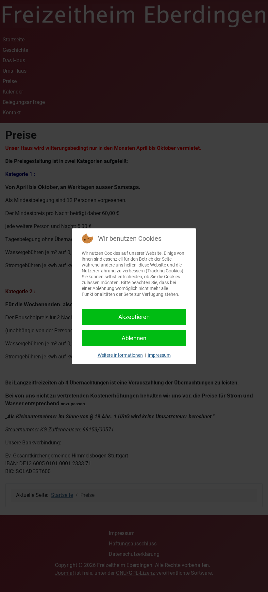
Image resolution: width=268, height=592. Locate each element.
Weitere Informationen (120, 355)
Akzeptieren (134, 316)
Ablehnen (134, 338)
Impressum (159, 355)
